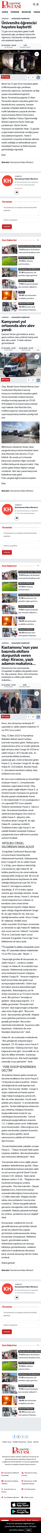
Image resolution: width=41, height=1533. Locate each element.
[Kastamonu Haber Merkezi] (7, 181)
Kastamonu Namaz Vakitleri (9, 1482)
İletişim (35, 1442)
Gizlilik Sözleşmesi (19, 1442)
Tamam (28, 1530)
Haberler (5, 18)
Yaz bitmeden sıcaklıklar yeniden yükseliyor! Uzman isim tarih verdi (27, 297)
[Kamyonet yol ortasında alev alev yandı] (20, 365)
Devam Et (18, 188)
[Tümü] (38, 240)
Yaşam (21, 292)
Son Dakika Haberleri (11, 1497)
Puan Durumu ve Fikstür (8, 1490)
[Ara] (34, 5)
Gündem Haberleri (26, 280)
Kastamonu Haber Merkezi (26, 179)
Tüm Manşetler (29, 1489)
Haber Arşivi (7, 1442)
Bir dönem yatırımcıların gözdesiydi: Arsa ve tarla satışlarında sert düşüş (27, 263)
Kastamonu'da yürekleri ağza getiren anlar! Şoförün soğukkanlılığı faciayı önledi (27, 274)
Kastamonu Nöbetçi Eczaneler (10, 1474)
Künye (30, 1442)
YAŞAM (36, 12)
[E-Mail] (17, 192)
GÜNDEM (15, 12)
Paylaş (6, 77)
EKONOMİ (26, 12)
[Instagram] (22, 1437)
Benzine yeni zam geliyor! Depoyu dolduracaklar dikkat (27, 308)
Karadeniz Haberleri (20, 18)
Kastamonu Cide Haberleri (29, 269)
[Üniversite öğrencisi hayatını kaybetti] (20, 62)
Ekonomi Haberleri (26, 257)
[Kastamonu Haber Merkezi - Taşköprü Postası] (11, 4)
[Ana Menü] (37, 5)
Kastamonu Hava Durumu (29, 1474)
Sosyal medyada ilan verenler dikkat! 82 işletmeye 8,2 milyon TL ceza (28, 285)
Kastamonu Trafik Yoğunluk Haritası (29, 1482)
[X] (18, 1437)
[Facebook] (14, 1437)
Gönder (7, 227)
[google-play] (20, 1512)
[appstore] (20, 1505)
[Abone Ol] (38, 77)
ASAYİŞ (5, 12)
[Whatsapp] (27, 1437)
